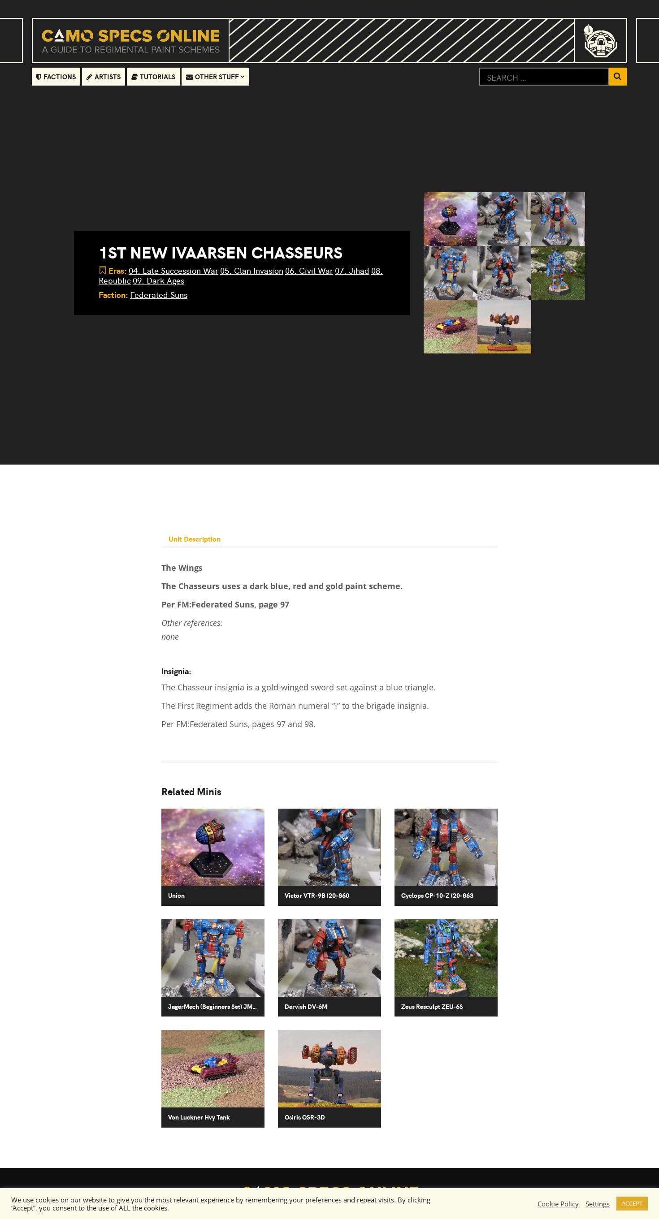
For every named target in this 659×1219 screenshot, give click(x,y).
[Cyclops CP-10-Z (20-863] (558, 219)
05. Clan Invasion (251, 270)
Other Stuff (217, 76)
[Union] (450, 219)
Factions (59, 76)
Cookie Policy (558, 1204)
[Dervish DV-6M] (504, 273)
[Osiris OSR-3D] (504, 326)
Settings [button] (597, 1204)
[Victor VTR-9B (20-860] (504, 219)
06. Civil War (309, 270)
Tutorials (157, 76)
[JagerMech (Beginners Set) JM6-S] (450, 273)
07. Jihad (352, 270)
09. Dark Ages (158, 280)
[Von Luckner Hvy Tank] (450, 326)
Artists (108, 76)
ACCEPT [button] (632, 1203)
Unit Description (195, 538)
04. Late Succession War (173, 270)
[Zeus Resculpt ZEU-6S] (558, 273)
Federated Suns (158, 294)
